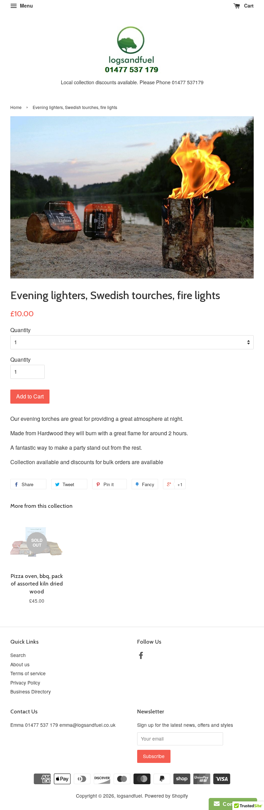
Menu (26, 5)
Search (18, 655)
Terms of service (28, 673)
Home (16, 107)
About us (20, 664)
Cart (248, 5)
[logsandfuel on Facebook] (141, 656)
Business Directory (30, 691)
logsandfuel (129, 795)
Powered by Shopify (166, 795)
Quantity (20, 330)
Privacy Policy (25, 682)
